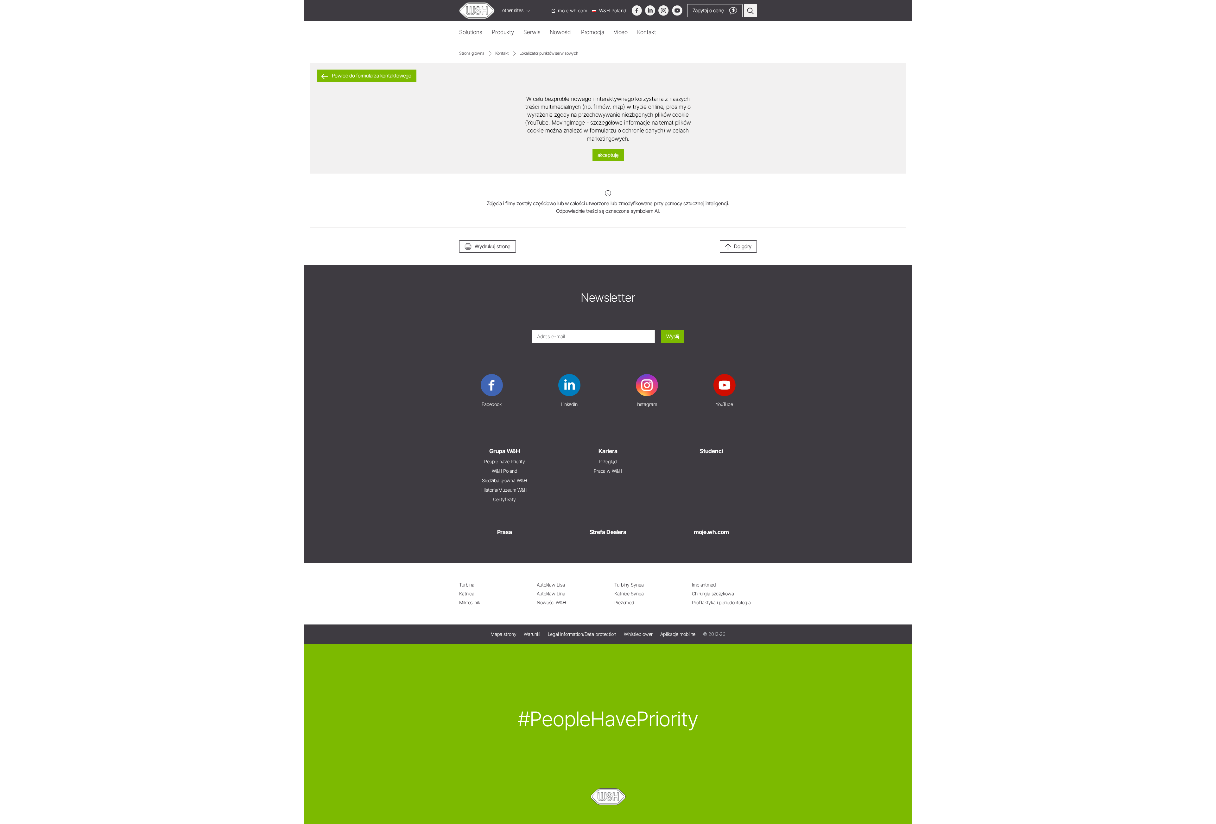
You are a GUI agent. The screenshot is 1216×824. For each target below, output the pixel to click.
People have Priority (504, 461)
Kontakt (646, 32)
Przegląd (608, 461)
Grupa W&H (504, 451)
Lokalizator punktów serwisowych (549, 53)
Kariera (607, 451)
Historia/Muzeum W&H (504, 490)
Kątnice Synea (629, 594)
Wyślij (672, 336)
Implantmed (704, 585)
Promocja (592, 32)
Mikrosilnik (469, 603)
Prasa (504, 532)
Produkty (503, 32)
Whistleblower (638, 634)
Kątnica (466, 594)
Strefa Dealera (608, 532)
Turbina (466, 585)
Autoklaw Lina (551, 594)
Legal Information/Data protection (582, 634)
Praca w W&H (608, 471)
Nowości (560, 32)
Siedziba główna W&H (504, 480)
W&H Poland (612, 11)
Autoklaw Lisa (551, 585)
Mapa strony (503, 634)
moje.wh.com (572, 11)
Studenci (711, 451)
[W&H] (477, 10)
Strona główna (471, 53)
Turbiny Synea (629, 585)
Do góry (742, 246)
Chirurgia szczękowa (713, 594)
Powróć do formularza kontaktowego (371, 75)
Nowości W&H (551, 603)
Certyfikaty (504, 499)
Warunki (532, 634)
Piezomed (624, 603)
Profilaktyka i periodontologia (721, 603)
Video (621, 32)
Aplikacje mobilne (677, 634)
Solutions (470, 32)
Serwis (531, 32)
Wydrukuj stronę (492, 246)
